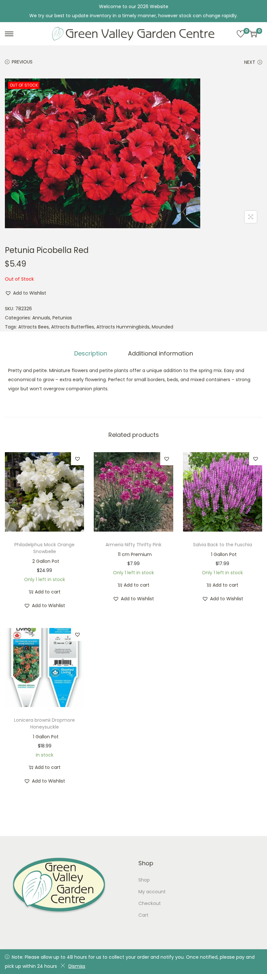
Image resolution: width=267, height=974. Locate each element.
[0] (241, 34)
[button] (25, 293)
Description (90, 353)
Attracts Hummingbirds (122, 327)
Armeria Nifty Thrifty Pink (133, 544)
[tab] (90, 353)
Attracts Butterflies (72, 327)
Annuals (41, 317)
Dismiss (76, 966)
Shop (144, 880)
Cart (143, 915)
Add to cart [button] (48, 592)
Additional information (160, 353)
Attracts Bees (33, 327)
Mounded (162, 327)
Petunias (62, 317)
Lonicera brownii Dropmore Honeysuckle (44, 723)
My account (152, 891)
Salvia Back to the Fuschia (222, 544)
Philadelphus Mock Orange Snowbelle (44, 548)
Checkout (149, 903)
